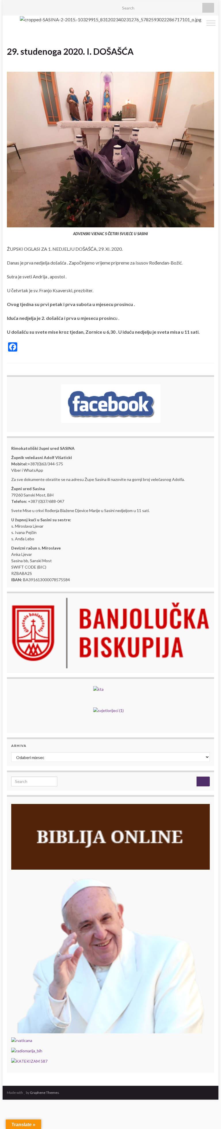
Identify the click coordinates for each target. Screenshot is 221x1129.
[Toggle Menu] (211, 23)
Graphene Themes (44, 1092)
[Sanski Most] (9, 6)
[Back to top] (208, 1116)
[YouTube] (28, 6)
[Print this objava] (209, 61)
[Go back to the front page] (110, 19)
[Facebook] (19, 6)
